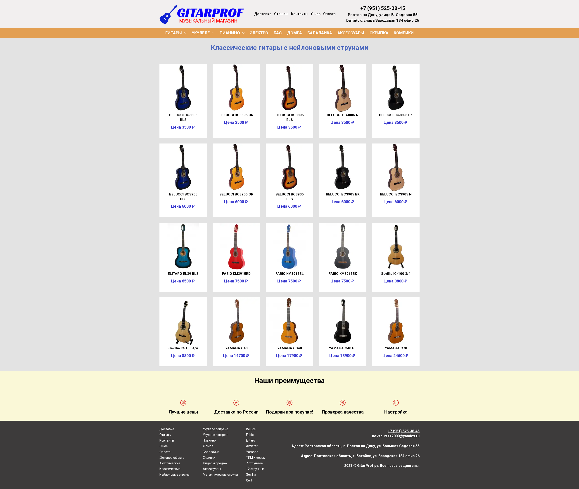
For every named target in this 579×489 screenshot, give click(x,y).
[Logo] (202, 14)
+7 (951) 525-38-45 (382, 8)
